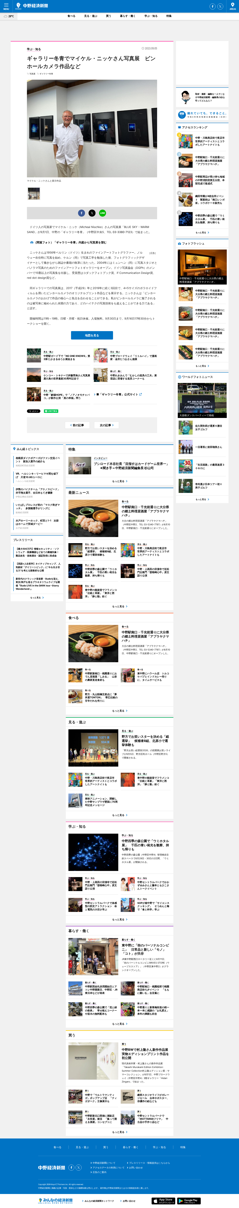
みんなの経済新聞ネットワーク (55, 1201)
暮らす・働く (128, 16)
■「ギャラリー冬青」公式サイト (117, 394)
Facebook (213, 6)
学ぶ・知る (151, 16)
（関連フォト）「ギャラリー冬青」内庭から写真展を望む (70, 242)
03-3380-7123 (122, 232)
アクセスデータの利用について (109, 1167)
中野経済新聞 (31, 6)
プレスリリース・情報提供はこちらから (149, 1162)
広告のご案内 (99, 1172)
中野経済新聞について (104, 1162)
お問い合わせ (136, 1167)
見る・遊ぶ (90, 16)
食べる (71, 16)
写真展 (32, 73)
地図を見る (92, 335)
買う (108, 16)
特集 (169, 16)
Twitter (220, 6)
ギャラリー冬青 (46, 73)
